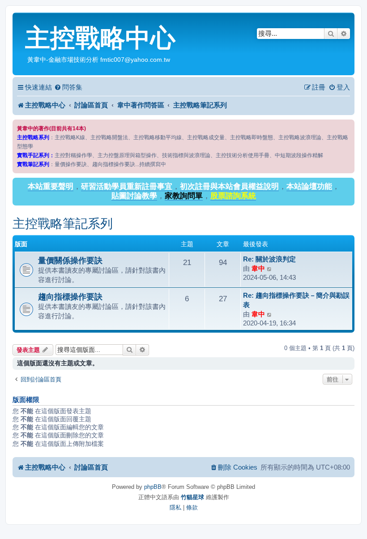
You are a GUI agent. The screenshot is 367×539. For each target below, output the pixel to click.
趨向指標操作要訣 (70, 296)
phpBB (153, 486)
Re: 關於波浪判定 (269, 259)
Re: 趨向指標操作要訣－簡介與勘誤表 (296, 299)
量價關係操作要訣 (70, 260)
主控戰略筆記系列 (63, 224)
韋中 (258, 268)
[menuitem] (68, 87)
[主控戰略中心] (20, 20)
